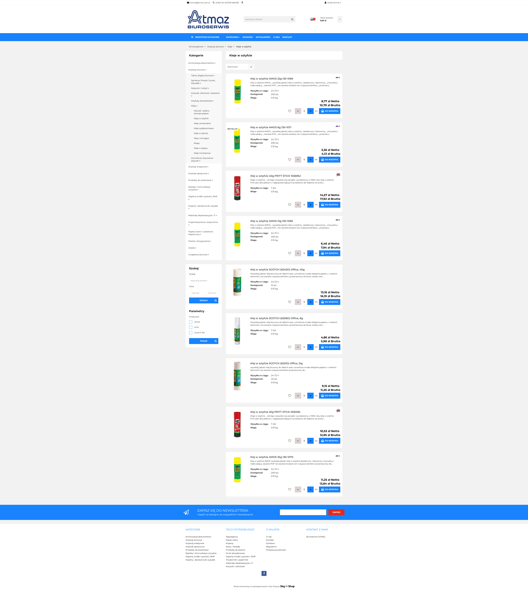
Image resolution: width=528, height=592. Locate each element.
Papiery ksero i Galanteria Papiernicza (200, 233)
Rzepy (197, 143)
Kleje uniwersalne (202, 123)
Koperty (229, 543)
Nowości (248, 37)
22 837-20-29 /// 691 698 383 (227, 3)
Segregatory (232, 536)
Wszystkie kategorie (207, 37)
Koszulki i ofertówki (235, 566)
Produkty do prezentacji (200, 180)
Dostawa (270, 543)
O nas (276, 37)
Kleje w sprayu (201, 148)
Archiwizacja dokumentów (201, 63)
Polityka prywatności (276, 550)
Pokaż (203, 341)
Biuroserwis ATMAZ (315, 536)
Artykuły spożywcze (198, 173)
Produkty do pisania (235, 550)
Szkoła (191, 248)
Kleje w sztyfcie (201, 118)
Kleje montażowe (202, 153)
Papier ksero (232, 540)
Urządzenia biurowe (198, 254)
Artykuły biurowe (196, 69)
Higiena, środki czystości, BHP (202, 196)
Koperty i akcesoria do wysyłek (203, 206)
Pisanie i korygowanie (199, 241)
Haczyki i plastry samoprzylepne (202, 112)
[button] (193, 529)
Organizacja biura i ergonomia (203, 222)
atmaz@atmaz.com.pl (200, 3)
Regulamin (271, 546)
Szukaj (204, 300)
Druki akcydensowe (235, 553)
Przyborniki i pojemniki (237, 560)
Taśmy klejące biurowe (202, 75)
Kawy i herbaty (233, 546)
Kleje (193, 106)
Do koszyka (331, 111)
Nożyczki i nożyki (199, 88)
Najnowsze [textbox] (232, 67)
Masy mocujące (201, 138)
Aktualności (263, 37)
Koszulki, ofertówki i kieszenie (205, 93)
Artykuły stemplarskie (202, 101)
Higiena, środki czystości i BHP (241, 556)
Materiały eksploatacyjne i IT (202, 215)
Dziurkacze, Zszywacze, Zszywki (202, 159)
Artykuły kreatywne (197, 166)
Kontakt (287, 37)
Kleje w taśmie (201, 133)
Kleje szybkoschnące (204, 128)
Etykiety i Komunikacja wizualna (199, 188)
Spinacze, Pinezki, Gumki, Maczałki (203, 81)
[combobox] (240, 67)
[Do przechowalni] (290, 111)
